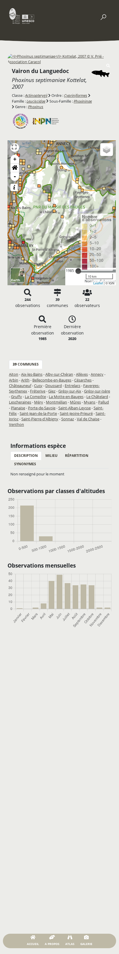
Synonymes (25, 463)
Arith (25, 380)
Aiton (13, 374)
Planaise (18, 407)
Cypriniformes (75, 95)
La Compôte (35, 396)
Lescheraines (20, 402)
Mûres (75, 402)
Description (26, 455)
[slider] (78, 271)
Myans (89, 402)
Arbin (13, 380)
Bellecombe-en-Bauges (51, 380)
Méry (38, 402)
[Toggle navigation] (103, 16)
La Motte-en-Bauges (66, 396)
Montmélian (56, 402)
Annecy (97, 374)
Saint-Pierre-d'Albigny (39, 418)
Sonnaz (67, 418)
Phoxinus (35, 106)
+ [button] (14, 159)
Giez (51, 391)
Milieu (51, 455)
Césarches (83, 380)
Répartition (76, 455)
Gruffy (16, 396)
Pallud (103, 402)
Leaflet (98, 283)
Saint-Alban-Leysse (74, 407)
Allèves (82, 374)
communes (26, 364)
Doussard (53, 385)
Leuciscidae (36, 101)
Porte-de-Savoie (41, 407)
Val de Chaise (88, 418)
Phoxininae (83, 101)
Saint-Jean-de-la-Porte (38, 413)
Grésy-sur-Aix (69, 391)
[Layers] (106, 149)
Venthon (16, 424)
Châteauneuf (20, 385)
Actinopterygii (36, 95)
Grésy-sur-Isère (97, 391)
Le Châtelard (97, 396)
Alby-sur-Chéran (59, 374)
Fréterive (37, 391)
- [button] (14, 176)
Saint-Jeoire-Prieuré (76, 413)
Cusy (38, 385)
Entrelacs (72, 385)
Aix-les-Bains (31, 374)
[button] (14, 167)
